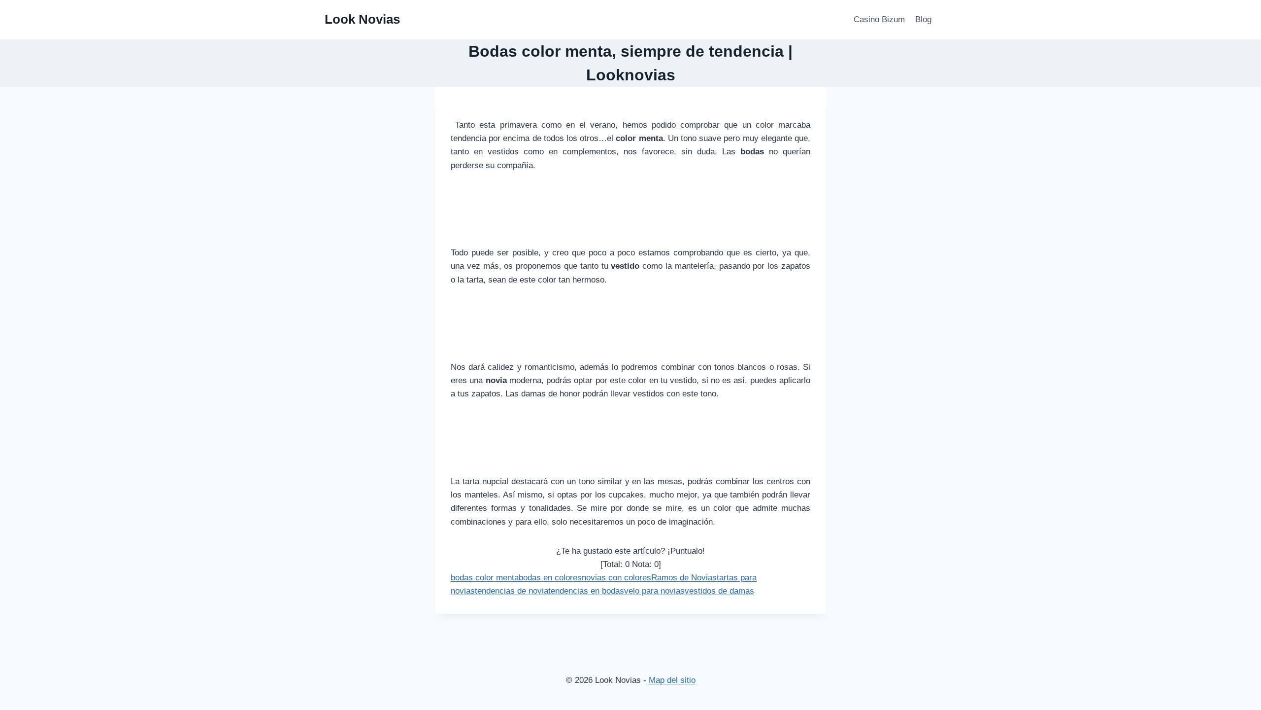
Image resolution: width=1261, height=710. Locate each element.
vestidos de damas (719, 591)
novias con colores (616, 577)
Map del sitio (672, 680)
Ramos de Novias (684, 577)
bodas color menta (485, 577)
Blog (923, 19)
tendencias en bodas (586, 591)
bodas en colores (550, 577)
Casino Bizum (879, 19)
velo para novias (654, 591)
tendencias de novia (511, 591)
